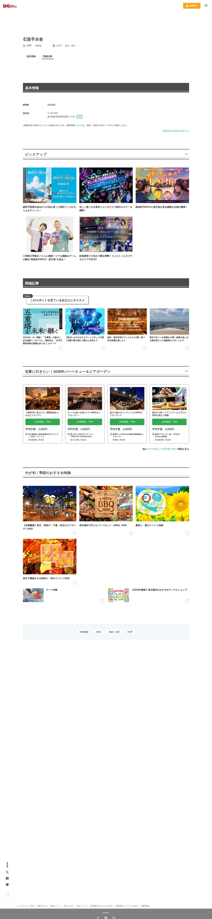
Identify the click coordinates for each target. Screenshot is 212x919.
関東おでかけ (42, 905)
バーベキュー (154, 449)
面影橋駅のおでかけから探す (101, 905)
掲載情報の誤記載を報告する (176, 130)
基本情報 (32, 87)
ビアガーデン (170, 449)
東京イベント (82, 905)
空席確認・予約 (43, 422)
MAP (79, 117)
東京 (99, 631)
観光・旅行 (115, 631)
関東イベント (55, 905)
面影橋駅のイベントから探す (127, 905)
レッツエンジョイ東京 (25, 905)
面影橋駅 (84, 631)
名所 (131, 631)
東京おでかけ (69, 905)
